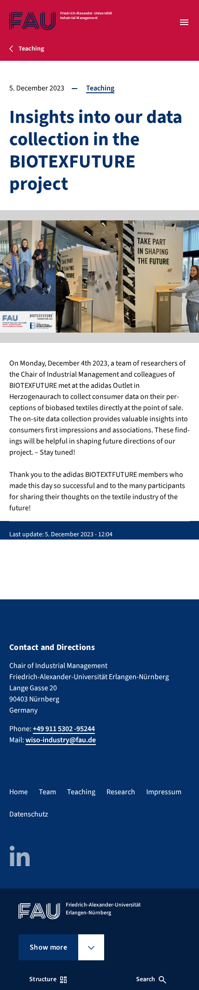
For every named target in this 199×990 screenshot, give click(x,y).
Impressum (163, 792)
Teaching (100, 88)
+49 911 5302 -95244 (64, 729)
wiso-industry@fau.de (60, 740)
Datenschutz (28, 814)
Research (120, 792)
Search (145, 979)
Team (47, 792)
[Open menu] (184, 22)
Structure (42, 979)
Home (18, 792)
